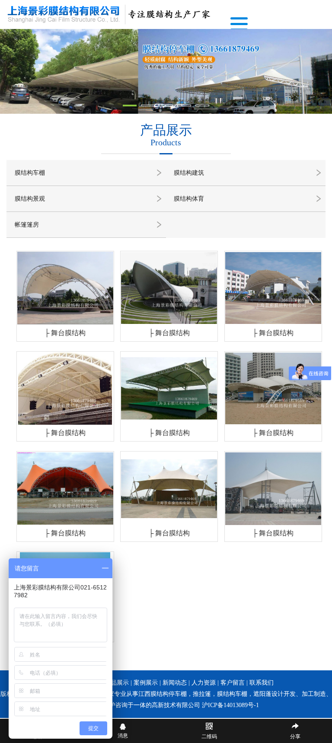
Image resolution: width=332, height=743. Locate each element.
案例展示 (146, 682)
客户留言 (232, 682)
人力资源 (204, 682)
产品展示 (117, 682)
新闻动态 (175, 682)
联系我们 (261, 682)
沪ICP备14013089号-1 (230, 705)
